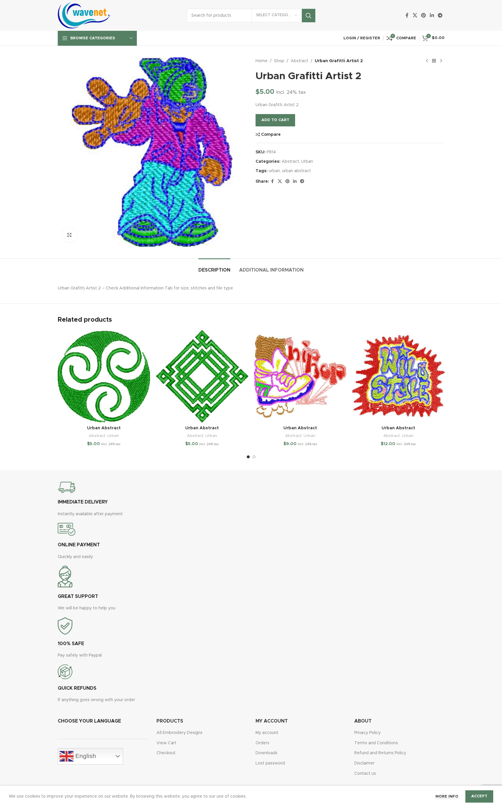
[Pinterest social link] (423, 15)
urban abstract (296, 171)
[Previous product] (426, 61)
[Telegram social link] (440, 15)
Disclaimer (364, 763)
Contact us (365, 774)
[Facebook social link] (407, 15)
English (85, 755)
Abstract (299, 61)
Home (262, 61)
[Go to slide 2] (254, 456)
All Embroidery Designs (179, 733)
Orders (262, 743)
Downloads (267, 753)
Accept (479, 796)
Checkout (166, 753)
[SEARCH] (308, 15)
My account (267, 733)
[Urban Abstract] (104, 376)
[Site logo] (84, 15)
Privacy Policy (367, 733)
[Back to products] (434, 61)
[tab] (214, 267)
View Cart (166, 743)
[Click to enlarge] (69, 235)
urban (274, 171)
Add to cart (275, 120)
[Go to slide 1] (248, 456)
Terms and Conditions (376, 743)
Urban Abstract (104, 428)
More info (447, 796)
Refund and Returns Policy (380, 753)
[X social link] (415, 15)
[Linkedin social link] (432, 15)
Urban (307, 162)
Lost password (270, 763)
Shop (279, 61)
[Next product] (441, 61)
